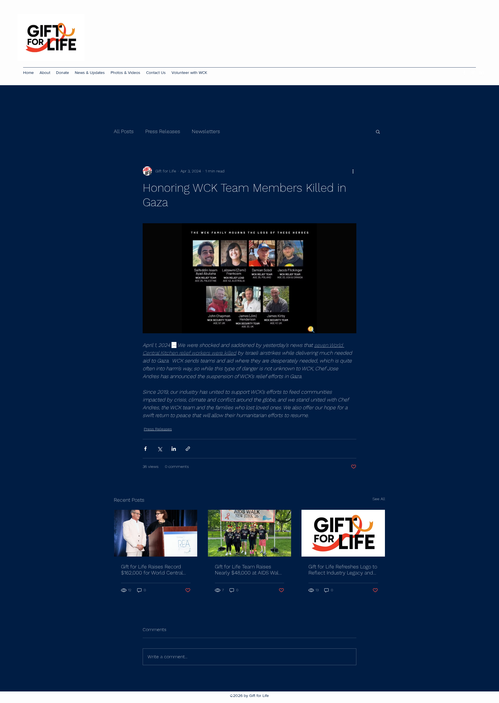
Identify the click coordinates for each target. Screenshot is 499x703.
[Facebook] (464, 72)
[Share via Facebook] (145, 448)
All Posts (124, 131)
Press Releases (162, 131)
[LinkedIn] (482, 72)
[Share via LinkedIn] (173, 448)
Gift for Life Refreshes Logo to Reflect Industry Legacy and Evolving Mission (342, 569)
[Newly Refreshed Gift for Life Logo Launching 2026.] (343, 533)
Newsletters (206, 131)
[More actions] (352, 171)
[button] (378, 131)
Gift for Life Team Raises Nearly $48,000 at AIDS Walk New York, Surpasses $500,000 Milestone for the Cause (248, 569)
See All (379, 498)
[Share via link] (188, 448)
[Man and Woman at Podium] (156, 533)
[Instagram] (473, 72)
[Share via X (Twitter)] (159, 448)
